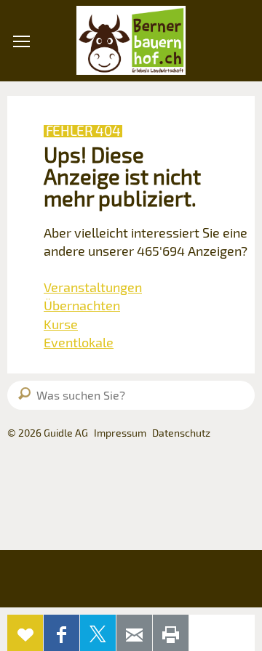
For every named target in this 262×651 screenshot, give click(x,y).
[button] (21, 123)
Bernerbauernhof (131, 40)
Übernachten (82, 305)
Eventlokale (79, 342)
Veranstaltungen (93, 287)
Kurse (61, 324)
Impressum (120, 432)
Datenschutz (181, 432)
